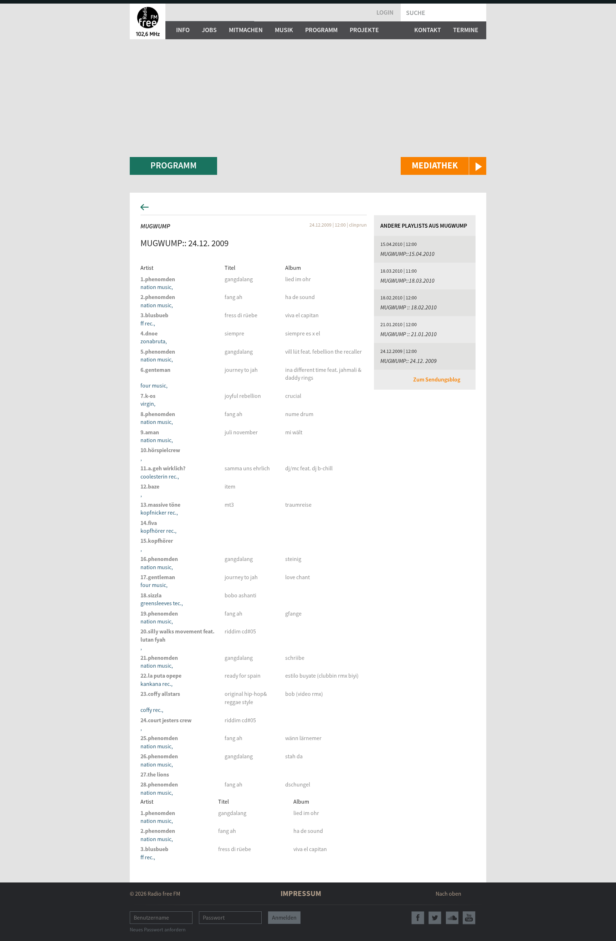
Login (385, 12)
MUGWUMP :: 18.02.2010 (408, 307)
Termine (465, 30)
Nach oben (448, 893)
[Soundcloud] (452, 917)
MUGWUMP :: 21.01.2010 (408, 334)
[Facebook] (417, 917)
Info (183, 30)
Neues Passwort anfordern (158, 929)
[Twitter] (434, 917)
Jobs (209, 30)
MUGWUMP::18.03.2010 (407, 280)
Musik (284, 30)
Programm (321, 30)
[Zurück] (308, 209)
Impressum (301, 893)
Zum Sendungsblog (436, 379)
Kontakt (427, 30)
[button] (443, 166)
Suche (415, 13)
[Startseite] (147, 21)
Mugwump (155, 226)
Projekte (364, 30)
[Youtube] (469, 917)
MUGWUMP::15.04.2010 (407, 253)
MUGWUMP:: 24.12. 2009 (408, 360)
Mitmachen (246, 30)
